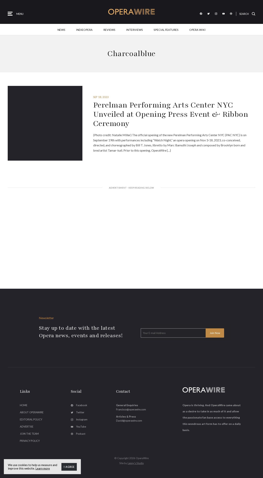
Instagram (81, 419)
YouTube (81, 426)
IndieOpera (84, 29)
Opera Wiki (197, 29)
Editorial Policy (31, 419)
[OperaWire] (131, 12)
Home (23, 405)
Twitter (80, 412)
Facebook (81, 405)
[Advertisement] (131, 222)
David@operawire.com (129, 420)
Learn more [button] (42, 468)
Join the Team (29, 433)
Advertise (26, 426)
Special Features (166, 29)
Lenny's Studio (136, 463)
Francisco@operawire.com (131, 409)
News (61, 29)
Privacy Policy (30, 440)
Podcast (80, 433)
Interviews (134, 29)
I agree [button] (69, 466)
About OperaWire (32, 412)
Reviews (109, 29)
